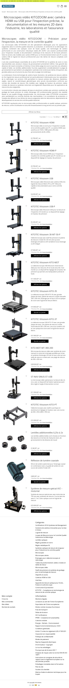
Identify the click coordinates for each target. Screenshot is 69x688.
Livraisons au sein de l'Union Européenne (49, 602)
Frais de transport (41, 610)
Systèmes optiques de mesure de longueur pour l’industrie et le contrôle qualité (49, 549)
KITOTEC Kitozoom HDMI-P (43, 150)
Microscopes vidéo (12, 12)
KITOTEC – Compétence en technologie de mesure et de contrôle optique (49, 591)
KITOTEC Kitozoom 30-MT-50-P (45, 234)
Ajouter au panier (40, 312)
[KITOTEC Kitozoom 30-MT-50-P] (15, 245)
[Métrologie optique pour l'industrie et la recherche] (8, 6)
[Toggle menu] (65, 6)
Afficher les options (40, 144)
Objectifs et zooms (41, 575)
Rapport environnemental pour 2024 (47, 626)
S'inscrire (5, 599)
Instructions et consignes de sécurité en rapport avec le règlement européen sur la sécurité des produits (49, 659)
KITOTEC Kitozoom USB (42, 178)
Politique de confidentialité (44, 637)
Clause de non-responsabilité (45, 634)
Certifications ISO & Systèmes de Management (50, 525)
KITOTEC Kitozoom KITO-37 (44, 319)
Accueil (4, 12)
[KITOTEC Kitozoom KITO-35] (15, 302)
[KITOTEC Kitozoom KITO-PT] (15, 415)
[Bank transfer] (33, 685)
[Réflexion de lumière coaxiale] (15, 471)
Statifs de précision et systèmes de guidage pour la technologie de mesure (49, 571)
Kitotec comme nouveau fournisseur (47, 607)
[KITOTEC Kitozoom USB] (15, 189)
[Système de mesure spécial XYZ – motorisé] (15, 499)
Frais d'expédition (47, 140)
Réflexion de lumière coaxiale (45, 460)
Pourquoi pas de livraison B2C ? (46, 650)
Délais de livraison (41, 612)
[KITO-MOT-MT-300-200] (15, 359)
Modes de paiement (42, 639)
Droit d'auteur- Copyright (44, 645)
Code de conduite (41, 620)
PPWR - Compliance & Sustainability (47, 618)
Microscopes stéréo (42, 555)
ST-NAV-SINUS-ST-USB (41, 376)
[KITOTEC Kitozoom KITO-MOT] (15, 273)
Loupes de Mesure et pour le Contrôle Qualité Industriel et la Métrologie (50, 536)
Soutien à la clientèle (42, 669)
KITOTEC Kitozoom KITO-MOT (45, 262)
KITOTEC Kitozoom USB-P (43, 206)
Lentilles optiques (41, 540)
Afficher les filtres (34, 112)
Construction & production (44, 588)
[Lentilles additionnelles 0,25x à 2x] (15, 443)
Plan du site (39, 667)
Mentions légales (41, 599)
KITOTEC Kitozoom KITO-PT (44, 404)
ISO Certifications (41, 615)
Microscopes (39, 553)
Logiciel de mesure (41, 533)
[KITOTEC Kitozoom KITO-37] (15, 330)
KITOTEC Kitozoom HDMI (42, 122)
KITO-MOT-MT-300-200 (42, 347)
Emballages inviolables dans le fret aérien (49, 664)
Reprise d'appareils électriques (45, 642)
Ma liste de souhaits (8, 607)
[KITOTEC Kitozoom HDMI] (15, 133)
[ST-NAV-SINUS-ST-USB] (15, 387)
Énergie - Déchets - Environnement (47, 623)
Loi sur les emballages (42, 647)
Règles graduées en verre (44, 543)
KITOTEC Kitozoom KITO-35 (44, 291)
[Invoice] (30, 685)
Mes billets (5, 604)
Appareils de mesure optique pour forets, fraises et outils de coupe (49, 584)
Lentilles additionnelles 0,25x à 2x (47, 432)
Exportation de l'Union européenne (47, 604)
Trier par (50, 117)
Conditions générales (42, 629)
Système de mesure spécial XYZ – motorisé (46, 489)
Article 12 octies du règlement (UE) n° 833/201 (50, 631)
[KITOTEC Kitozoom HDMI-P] (15, 161)
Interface (38, 580)
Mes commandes (7, 602)
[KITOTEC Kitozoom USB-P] (15, 217)
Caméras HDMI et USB (43, 577)
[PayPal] (36, 685)
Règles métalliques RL (42, 545)
